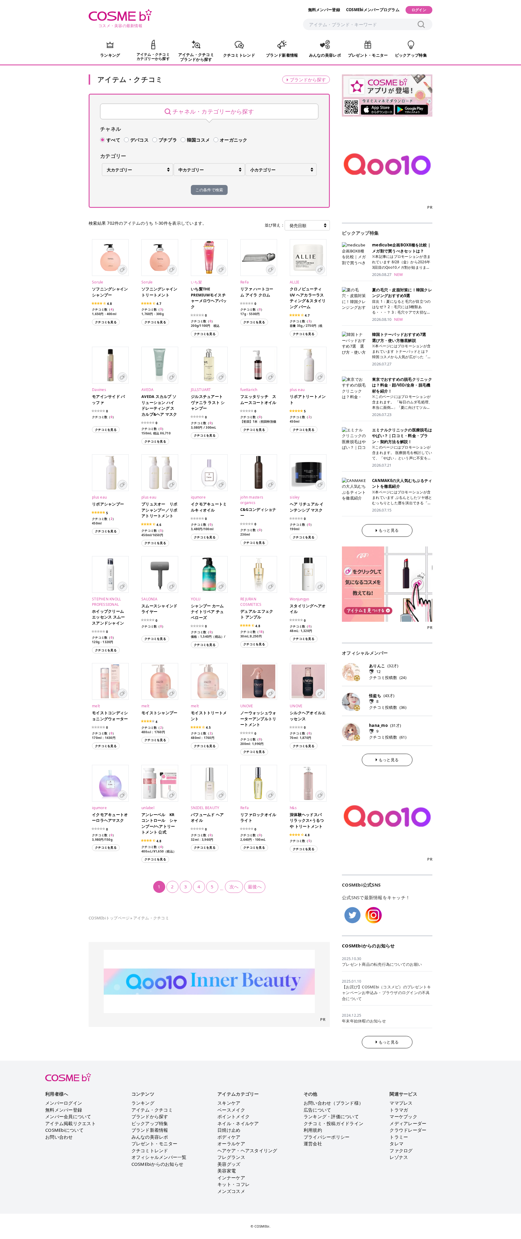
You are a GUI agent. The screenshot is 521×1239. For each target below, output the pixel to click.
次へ (234, 887)
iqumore (198, 497)
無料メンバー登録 (324, 9)
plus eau (297, 389)
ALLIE (294, 282)
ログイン (419, 9)
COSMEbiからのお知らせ (368, 946)
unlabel (147, 807)
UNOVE (246, 706)
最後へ (255, 887)
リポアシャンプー (108, 504)
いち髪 (196, 282)
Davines (99, 389)
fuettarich (248, 389)
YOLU (196, 599)
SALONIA (149, 599)
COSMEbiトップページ (109, 918)
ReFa (244, 282)
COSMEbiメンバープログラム (372, 9)
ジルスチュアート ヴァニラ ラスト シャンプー (209, 402)
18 (261, 632)
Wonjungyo (299, 599)
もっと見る (389, 530)
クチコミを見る (106, 322)
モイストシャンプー (159, 712)
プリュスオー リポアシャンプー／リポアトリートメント (159, 510)
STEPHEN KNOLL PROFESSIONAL (106, 601)
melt (96, 706)
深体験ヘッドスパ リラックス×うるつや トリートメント (307, 820)
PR (322, 1019)
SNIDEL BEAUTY (205, 807)
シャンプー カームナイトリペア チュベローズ (207, 611)
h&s (293, 807)
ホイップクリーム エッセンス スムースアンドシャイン (108, 617)
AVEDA (147, 389)
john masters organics (251, 500)
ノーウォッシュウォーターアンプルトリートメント (258, 718)
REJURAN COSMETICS (250, 601)
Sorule (97, 282)
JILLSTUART (201, 389)
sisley (295, 497)
